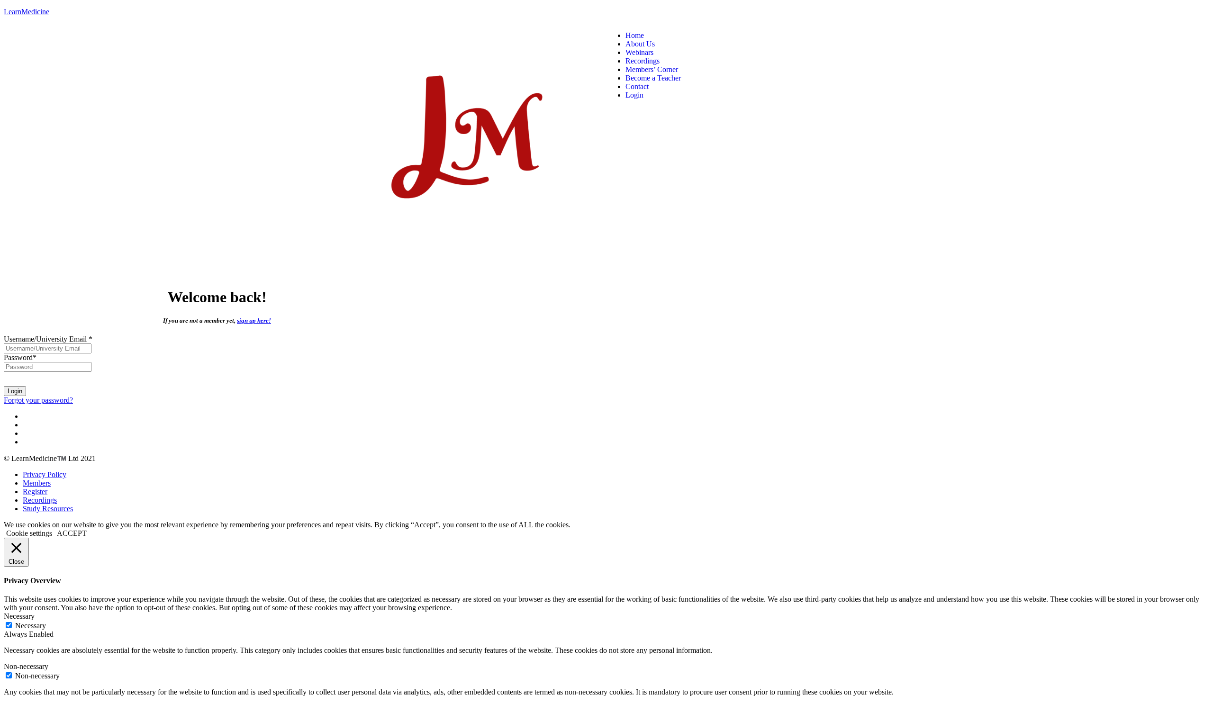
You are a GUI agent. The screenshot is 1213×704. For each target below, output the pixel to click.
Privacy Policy (44, 474)
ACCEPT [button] (72, 533)
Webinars (639, 52)
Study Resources (48, 509)
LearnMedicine (26, 12)
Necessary (30, 626)
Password (20, 357)
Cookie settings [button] (29, 533)
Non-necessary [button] (26, 666)
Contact (637, 86)
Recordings (642, 61)
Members (37, 483)
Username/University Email (48, 339)
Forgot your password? (38, 400)
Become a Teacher (653, 78)
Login (634, 95)
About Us (640, 44)
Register (35, 491)
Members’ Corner (651, 69)
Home (634, 35)
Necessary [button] (19, 616)
